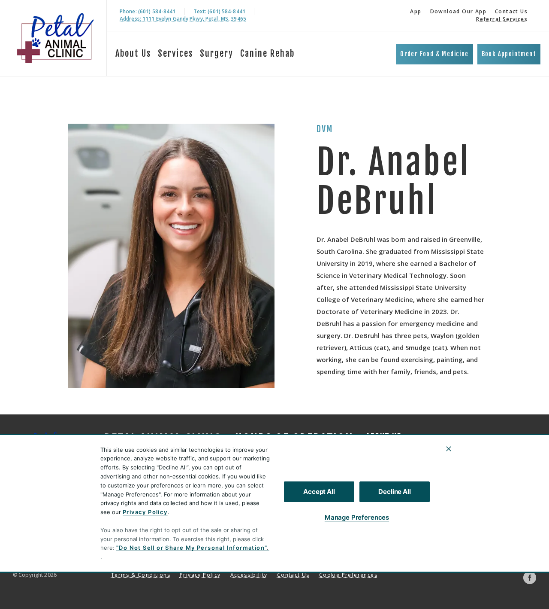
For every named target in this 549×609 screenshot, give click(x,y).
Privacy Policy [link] (200, 575)
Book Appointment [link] (509, 54)
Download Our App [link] (458, 11)
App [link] (415, 11)
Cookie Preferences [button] (348, 575)
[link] (55, 38)
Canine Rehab (267, 53)
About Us (133, 53)
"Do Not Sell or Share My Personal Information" (191, 547)
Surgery (216, 53)
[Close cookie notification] (448, 448)
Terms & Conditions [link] (140, 575)
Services (175, 53)
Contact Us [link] (511, 11)
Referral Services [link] (502, 19)
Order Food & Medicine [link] (434, 54)
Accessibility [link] (249, 575)
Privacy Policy (145, 512)
